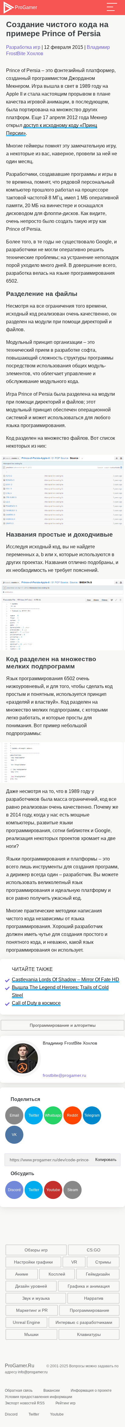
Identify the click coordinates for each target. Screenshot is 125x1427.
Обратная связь (18, 1390)
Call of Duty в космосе (36, 1003)
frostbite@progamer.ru (64, 1075)
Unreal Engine (26, 1322)
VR (74, 1262)
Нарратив (93, 1298)
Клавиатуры (89, 1334)
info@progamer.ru (33, 1372)
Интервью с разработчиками (84, 1322)
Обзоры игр (36, 1250)
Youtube (53, 1190)
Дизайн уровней (31, 1286)
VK (14, 1135)
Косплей (57, 1274)
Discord (14, 1190)
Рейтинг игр (66, 1403)
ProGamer (26, 7)
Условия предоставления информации (38, 1397)
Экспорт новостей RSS (25, 1403)
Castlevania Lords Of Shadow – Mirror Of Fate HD (65, 979)
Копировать (104, 1158)
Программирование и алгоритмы (63, 1025)
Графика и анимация (89, 1286)
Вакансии (51, 1390)
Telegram (92, 1115)
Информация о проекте (91, 1390)
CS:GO (93, 1250)
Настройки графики (33, 1262)
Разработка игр (23, 47)
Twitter (34, 1115)
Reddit (72, 1115)
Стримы (103, 1262)
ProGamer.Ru (19, 1365)
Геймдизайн (98, 1274)
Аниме (21, 1274)
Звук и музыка (36, 1298)
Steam (72, 1190)
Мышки (31, 1334)
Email (14, 1115)
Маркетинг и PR (32, 1310)
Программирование (89, 1310)
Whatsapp (53, 1115)
